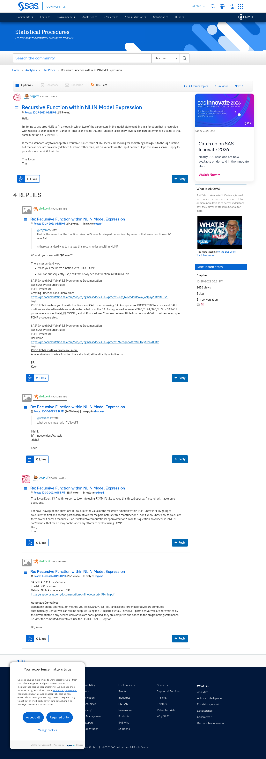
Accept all (33, 717)
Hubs (178, 17)
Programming (65, 17)
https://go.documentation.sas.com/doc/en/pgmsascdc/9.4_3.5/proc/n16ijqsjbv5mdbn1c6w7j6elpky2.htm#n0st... (99, 297)
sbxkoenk (44, 208)
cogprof (34, 96)
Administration (134, 17)
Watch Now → (209, 174)
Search (213, 6)
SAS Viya (109, 17)
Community (24, 17)
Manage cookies (47, 730)
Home (15, 70)
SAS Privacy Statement (65, 690)
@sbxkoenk (44, 418)
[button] (18, 108)
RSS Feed (101, 85)
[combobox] (101, 58)
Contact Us (231, 6)
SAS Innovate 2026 (205, 130)
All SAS (196, 6)
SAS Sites (240, 6)
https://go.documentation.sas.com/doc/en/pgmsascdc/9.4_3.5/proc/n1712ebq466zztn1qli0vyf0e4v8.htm (95, 342)
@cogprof (43, 230)
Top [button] (22, 661)
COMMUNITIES (56, 6)
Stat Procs (49, 70)
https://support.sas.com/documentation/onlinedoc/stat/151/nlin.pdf (72, 594)
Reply (182, 179)
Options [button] (26, 85)
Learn (43, 17)
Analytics (88, 17)
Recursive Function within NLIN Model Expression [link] (91, 70)
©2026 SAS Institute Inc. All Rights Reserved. (126, 747)
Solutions (159, 17)
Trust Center (89, 747)
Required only (59, 717)
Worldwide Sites (222, 6)
